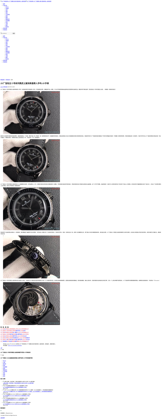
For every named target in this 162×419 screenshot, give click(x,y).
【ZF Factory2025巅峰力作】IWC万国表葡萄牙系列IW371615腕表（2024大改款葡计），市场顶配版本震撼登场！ (28, 391)
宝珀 (7, 11)
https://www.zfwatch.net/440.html (15, 345)
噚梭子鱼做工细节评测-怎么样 (15, 339)
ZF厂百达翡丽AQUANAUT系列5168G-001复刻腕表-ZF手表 (16, 404)
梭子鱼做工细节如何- (15, 334)
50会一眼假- (15, 332)
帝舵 (7, 13)
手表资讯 (5, 29)
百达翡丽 (8, 20)
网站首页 (3, 79)
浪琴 (7, 16)
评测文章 (5, 28)
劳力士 (7, 6)
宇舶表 (7, 8)
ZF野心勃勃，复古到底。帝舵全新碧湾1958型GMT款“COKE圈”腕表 (18, 383)
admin (2, 86)
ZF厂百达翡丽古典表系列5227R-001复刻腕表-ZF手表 (15, 387)
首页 (4, 3)
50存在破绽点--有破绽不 (15, 337)
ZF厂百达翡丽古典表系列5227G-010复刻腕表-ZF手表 (15, 399)
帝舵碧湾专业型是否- (15, 341)
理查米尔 (8, 19)
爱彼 (7, 17)
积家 (7, 22)
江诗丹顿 (8, 14)
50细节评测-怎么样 (14, 336)
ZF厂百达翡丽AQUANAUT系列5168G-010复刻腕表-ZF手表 (16, 395)
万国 (7, 23)
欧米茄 (7, 26)
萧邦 (7, 25)
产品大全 (5, 5)
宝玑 (7, 10)
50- (15, 328)
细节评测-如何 (13, 330)
